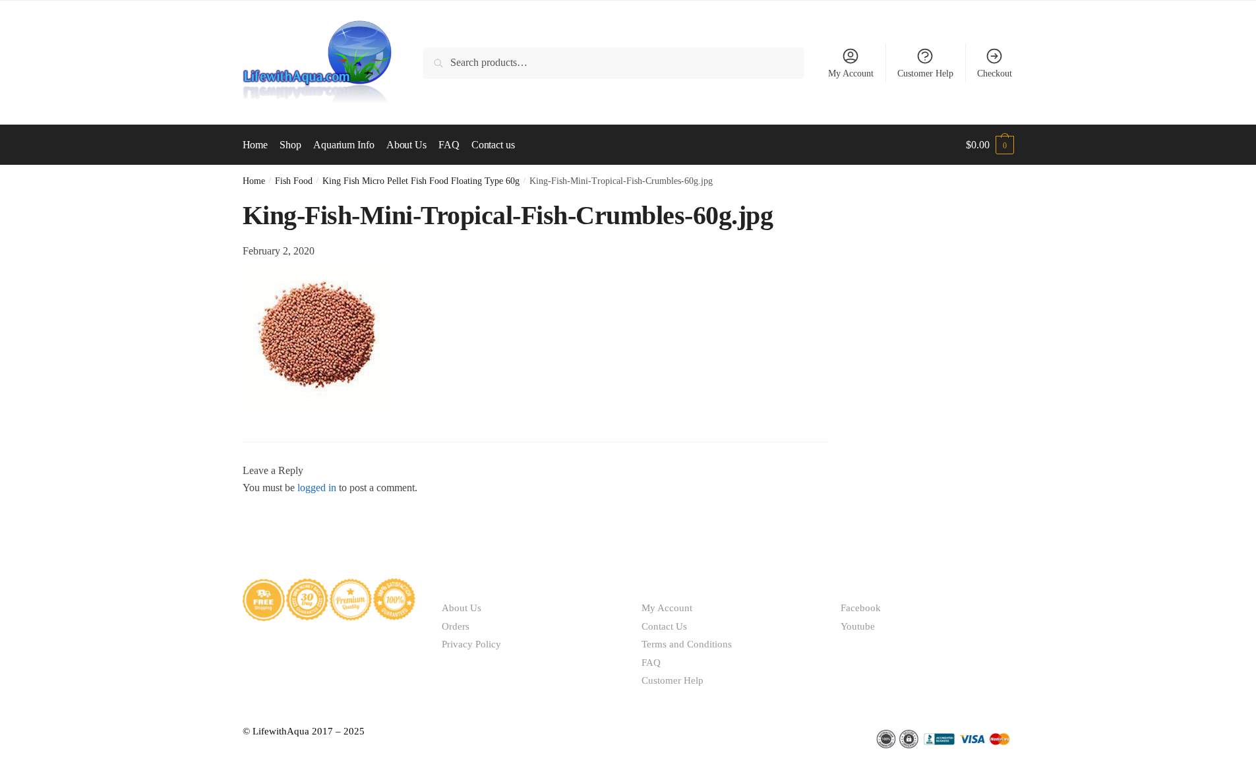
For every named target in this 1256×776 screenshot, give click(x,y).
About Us (461, 608)
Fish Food (294, 181)
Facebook (861, 608)
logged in (316, 487)
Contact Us (664, 626)
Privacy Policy (471, 644)
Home (254, 181)
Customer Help (925, 73)
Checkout (994, 73)
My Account (851, 73)
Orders (455, 626)
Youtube (858, 626)
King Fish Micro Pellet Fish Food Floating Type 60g (421, 181)
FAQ (651, 662)
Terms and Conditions (687, 644)
